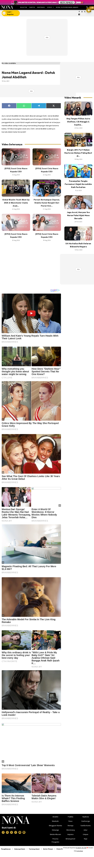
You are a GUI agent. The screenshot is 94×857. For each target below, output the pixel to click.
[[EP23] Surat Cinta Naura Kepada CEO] (16, 222)
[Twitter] (84, 11)
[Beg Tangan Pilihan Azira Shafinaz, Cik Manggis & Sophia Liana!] (78, 108)
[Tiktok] (15, 832)
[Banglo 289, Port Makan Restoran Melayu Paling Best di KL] (78, 140)
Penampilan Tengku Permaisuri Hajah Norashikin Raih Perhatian (78, 184)
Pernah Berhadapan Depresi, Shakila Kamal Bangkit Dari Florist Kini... (47, 202)
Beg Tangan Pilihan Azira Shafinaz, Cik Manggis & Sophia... (78, 121)
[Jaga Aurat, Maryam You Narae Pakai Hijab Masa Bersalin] (78, 202)
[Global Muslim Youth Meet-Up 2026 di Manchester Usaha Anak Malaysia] (16, 188)
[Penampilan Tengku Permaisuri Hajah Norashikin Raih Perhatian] (78, 171)
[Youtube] (19, 832)
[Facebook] (79, 11)
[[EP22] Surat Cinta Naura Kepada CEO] (47, 222)
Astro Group (80, 851)
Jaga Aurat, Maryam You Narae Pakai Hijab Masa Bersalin (78, 215)
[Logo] (7, 7)
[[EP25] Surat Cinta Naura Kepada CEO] (16, 156)
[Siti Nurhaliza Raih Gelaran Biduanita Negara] (78, 233)
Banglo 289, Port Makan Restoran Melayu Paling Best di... (78, 153)
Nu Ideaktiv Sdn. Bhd (81, 847)
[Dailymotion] (79, 14)
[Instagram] (82, 11)
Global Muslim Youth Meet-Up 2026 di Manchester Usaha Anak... (16, 202)
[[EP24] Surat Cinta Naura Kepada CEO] (47, 156)
